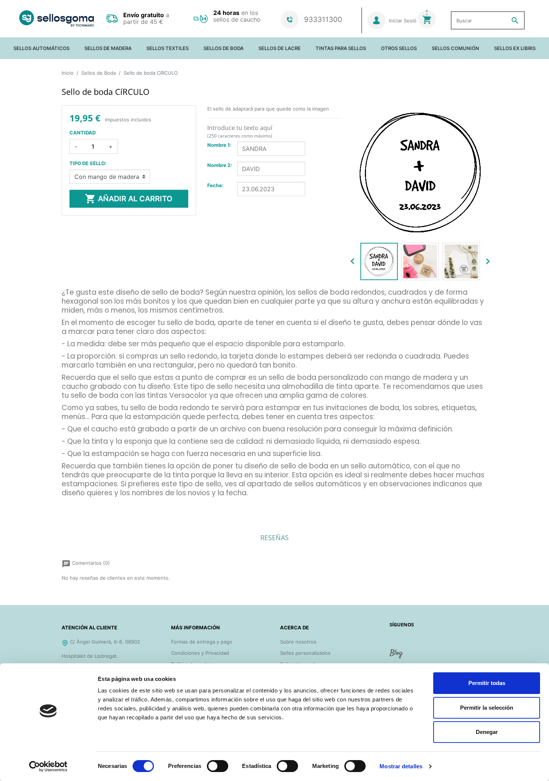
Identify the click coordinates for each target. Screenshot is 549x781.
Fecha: (215, 185)
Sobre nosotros (298, 642)
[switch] (217, 766)
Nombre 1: (219, 145)
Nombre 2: (219, 165)
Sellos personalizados (305, 653)
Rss (397, 656)
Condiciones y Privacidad (200, 653)
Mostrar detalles (400, 766)
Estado (70, 504)
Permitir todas (486, 683)
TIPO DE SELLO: (87, 163)
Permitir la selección (486, 707)
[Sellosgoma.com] (56, 18)
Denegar (487, 732)
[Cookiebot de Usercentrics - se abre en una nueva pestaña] (48, 766)
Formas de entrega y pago (201, 642)
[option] (379, 261)
